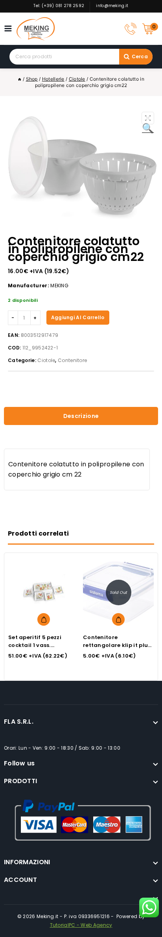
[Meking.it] (35, 28)
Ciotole (46, 360)
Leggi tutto (118, 619)
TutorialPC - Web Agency (81, 925)
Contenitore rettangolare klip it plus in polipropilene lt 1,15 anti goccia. (117, 649)
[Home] (20, 79)
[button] (148, 118)
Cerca (140, 56)
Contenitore (72, 360)
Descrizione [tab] (81, 416)
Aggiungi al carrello (78, 317)
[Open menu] (10, 28)
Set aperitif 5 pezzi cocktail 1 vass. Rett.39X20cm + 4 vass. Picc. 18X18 (41, 649)
